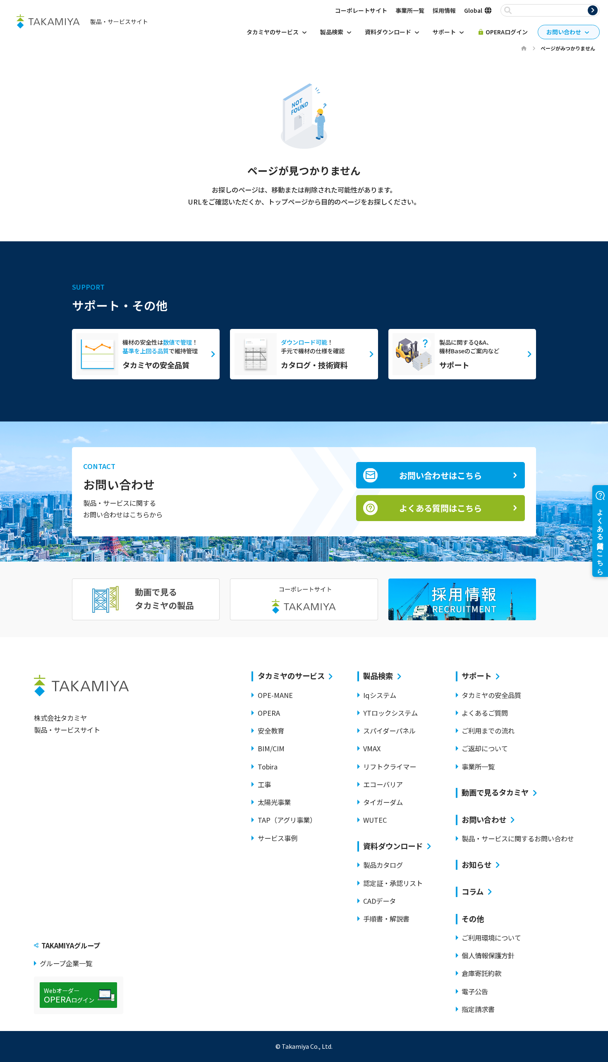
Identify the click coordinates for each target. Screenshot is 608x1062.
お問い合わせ (484, 819)
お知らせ (476, 865)
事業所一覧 (409, 10)
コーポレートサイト (361, 10)
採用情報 (444, 10)
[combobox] (552, 10)
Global (473, 10)
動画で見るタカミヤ (495, 792)
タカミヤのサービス (291, 676)
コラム (473, 891)
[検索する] (593, 10)
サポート (476, 676)
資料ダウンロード (393, 846)
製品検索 (378, 676)
